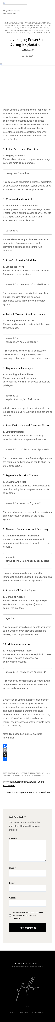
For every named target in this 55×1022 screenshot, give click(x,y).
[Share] (27, 759)
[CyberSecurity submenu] (28, 1012)
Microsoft (33, 30)
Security (33, 33)
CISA (48, 23)
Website (12, 898)
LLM (18, 30)
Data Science (35, 25)
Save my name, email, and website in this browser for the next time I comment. (28, 915)
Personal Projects (38, 1013)
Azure (20, 23)
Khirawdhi (27, 963)
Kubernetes (10, 30)
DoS (8, 28)
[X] (27, 754)
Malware (24, 30)
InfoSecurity (24, 28)
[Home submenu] (14, 1012)
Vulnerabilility (37, 776)
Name (12, 868)
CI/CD (5, 773)
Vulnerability (44, 33)
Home (12, 1013)
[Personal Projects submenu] (44, 1012)
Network (9, 33)
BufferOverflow (31, 23)
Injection (35, 28)
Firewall (14, 28)
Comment (14, 838)
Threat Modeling (22, 776)
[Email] (27, 750)
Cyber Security (23, 773)
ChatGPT (42, 23)
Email (12, 883)
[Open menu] (39, 8)
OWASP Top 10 (8, 776)
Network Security (21, 33)
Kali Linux (44, 28)
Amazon (9, 23)
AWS (15, 23)
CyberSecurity (22, 25)
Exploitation (35, 773)
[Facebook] (27, 746)
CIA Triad (11, 773)
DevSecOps (46, 25)
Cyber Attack (9, 25)
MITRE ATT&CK (43, 30)
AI (5, 23)
